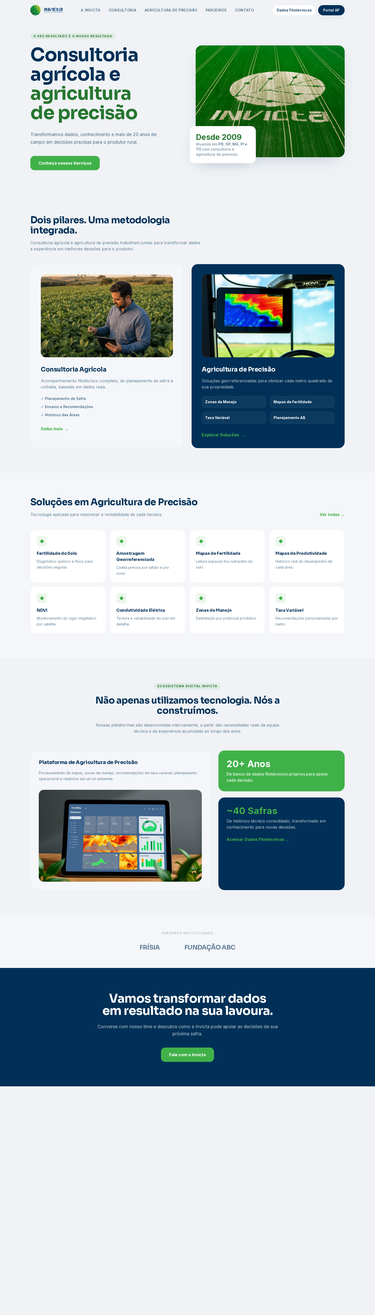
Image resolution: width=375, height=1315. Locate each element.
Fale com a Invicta (187, 1054)
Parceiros (216, 10)
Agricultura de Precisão (171, 10)
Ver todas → (332, 514)
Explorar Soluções (223, 434)
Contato (244, 10)
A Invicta (90, 10)
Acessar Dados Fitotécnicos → (258, 839)
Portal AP (331, 10)
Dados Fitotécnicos (294, 10)
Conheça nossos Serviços (65, 163)
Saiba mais (55, 428)
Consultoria (122, 10)
